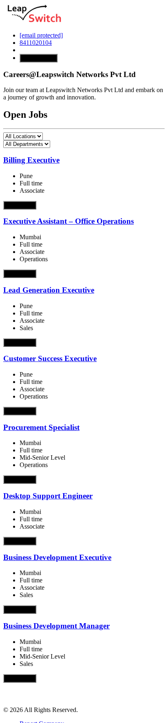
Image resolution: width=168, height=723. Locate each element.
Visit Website (38, 58)
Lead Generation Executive (48, 290)
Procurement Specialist (41, 427)
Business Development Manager (56, 626)
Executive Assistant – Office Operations (68, 221)
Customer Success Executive (50, 358)
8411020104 (36, 42)
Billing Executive (31, 160)
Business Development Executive (57, 557)
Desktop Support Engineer (48, 496)
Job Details (20, 205)
